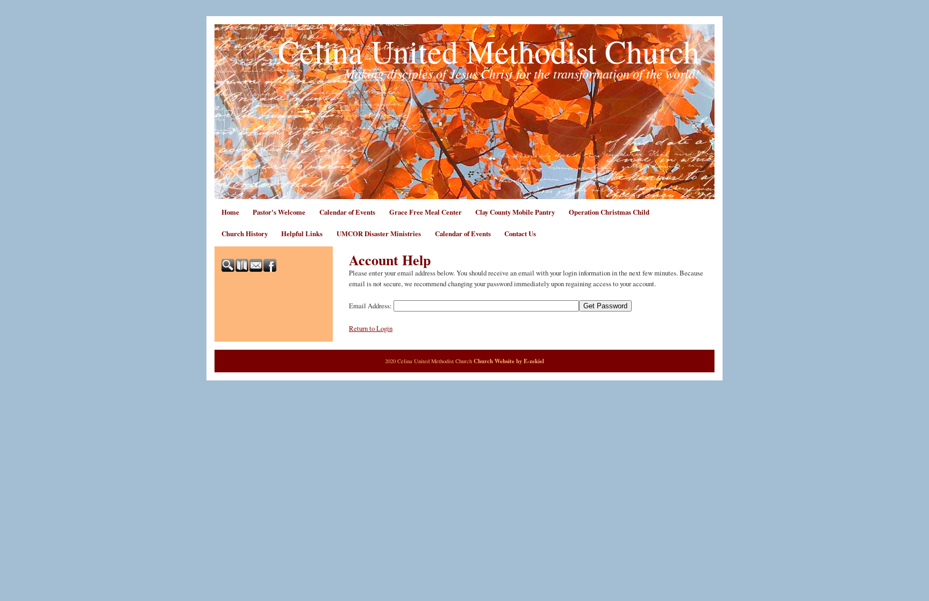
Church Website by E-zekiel (509, 361)
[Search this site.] (228, 269)
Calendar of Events (347, 212)
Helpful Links (302, 233)
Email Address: (370, 305)
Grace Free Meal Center (425, 212)
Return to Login (370, 328)
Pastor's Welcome (279, 212)
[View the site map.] (242, 269)
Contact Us (520, 233)
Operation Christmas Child (609, 212)
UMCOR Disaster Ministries (379, 233)
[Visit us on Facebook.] (270, 269)
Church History (244, 233)
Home (230, 212)
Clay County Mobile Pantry (515, 212)
